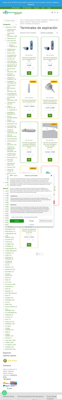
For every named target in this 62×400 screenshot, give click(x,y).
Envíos (49, 8)
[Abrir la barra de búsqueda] (55, 12)
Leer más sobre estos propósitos (31, 217)
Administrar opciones (46, 221)
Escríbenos (7, 379)
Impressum (31, 224)
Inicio (21, 20)
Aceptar (17, 221)
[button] (51, 175)
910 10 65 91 (17, 8)
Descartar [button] (31, 4)
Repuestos (45, 20)
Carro (43, 8)
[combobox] (11, 20)
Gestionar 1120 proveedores (17, 217)
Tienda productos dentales (32, 20)
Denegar (31, 221)
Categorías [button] (6, 24)
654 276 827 (28, 8)
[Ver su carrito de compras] (52, 12)
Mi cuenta (36, 8)
